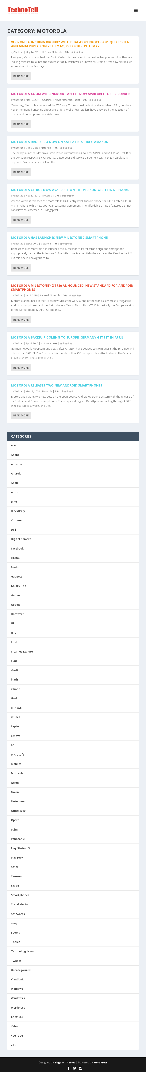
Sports (15, 932)
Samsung (17, 876)
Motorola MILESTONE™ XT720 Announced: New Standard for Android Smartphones (72, 288)
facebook (17, 548)
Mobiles (16, 764)
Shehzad (18, 52)
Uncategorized (21, 970)
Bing (14, 501)
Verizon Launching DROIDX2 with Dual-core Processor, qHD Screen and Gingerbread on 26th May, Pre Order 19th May (70, 44)
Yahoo (15, 1026)
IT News (46, 52)
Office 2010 (18, 810)
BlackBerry (18, 511)
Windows (17, 989)
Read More (21, 76)
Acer (14, 445)
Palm (14, 829)
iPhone (15, 689)
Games (15, 595)
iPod (14, 698)
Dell (13, 529)
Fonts (14, 567)
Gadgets (46, 99)
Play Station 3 (20, 848)
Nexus (15, 782)
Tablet (76, 99)
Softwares (18, 914)
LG (12, 745)
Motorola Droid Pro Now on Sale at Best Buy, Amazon (60, 142)
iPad (14, 661)
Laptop (16, 726)
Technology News (22, 951)
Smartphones (20, 895)
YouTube (17, 1035)
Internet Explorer (22, 651)
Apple (14, 483)
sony (14, 923)
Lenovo (15, 736)
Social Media (19, 904)
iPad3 (14, 679)
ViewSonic (17, 979)
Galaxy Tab (18, 586)
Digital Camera (21, 539)
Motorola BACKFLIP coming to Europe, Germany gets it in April (67, 337)
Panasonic (18, 839)
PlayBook (17, 857)
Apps (14, 492)
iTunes (15, 717)
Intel (14, 642)
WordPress (18, 1007)
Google (15, 604)
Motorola (57, 52)
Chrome (16, 520)
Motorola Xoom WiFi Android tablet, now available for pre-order (70, 94)
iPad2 (14, 670)
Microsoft (17, 754)
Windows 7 (18, 998)
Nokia (15, 792)
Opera (15, 820)
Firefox (15, 558)
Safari (15, 867)
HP (12, 623)
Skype (15, 885)
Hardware (17, 614)
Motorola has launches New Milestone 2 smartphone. (60, 238)
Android (44, 295)
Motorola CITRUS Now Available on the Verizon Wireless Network (70, 190)
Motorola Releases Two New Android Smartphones (56, 385)
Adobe (15, 455)
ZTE (13, 1045)
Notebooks (18, 801)
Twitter (16, 961)
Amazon (16, 464)
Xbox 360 (17, 1017)
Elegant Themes (65, 1062)
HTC (14, 632)
